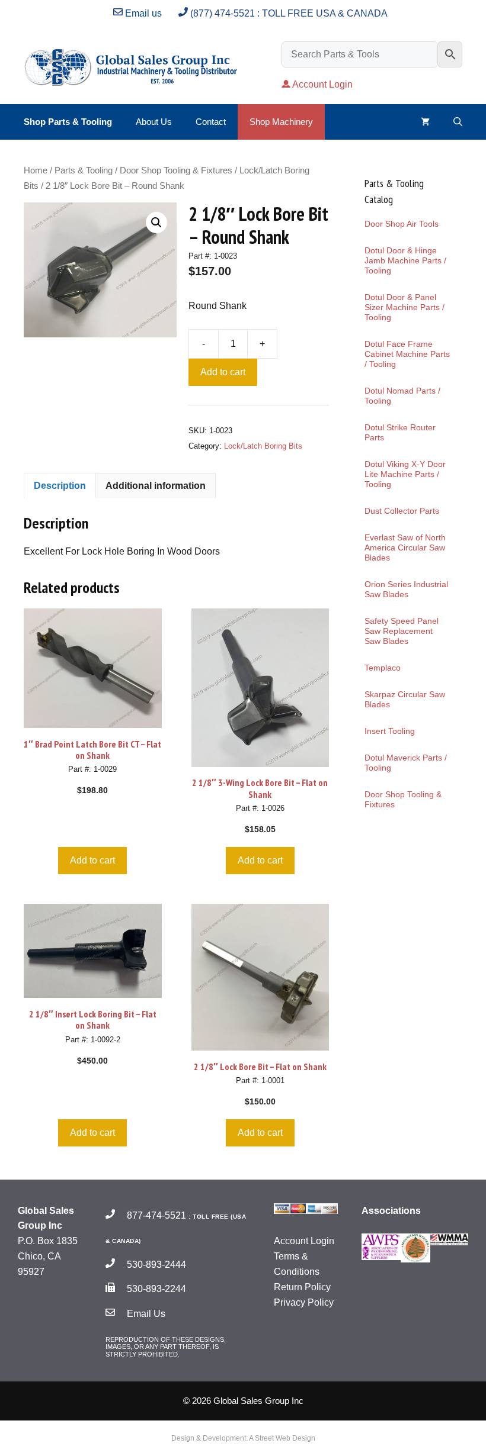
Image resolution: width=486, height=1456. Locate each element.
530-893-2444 (155, 1264)
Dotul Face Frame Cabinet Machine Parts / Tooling (407, 354)
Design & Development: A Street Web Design (243, 1438)
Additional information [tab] (155, 486)
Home (35, 170)
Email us (142, 13)
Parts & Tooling (84, 170)
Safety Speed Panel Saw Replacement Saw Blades (401, 631)
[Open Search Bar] (458, 122)
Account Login (322, 84)
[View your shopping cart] (425, 122)
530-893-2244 (155, 1289)
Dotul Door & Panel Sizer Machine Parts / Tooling (404, 307)
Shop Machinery (281, 122)
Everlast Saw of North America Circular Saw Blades (405, 547)
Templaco (382, 667)
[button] (156, 222)
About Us (154, 122)
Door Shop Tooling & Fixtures (176, 170)
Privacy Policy (304, 1302)
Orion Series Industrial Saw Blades (406, 589)
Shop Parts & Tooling (68, 122)
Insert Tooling (389, 731)
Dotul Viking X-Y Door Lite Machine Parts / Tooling (405, 474)
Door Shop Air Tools (401, 223)
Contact (211, 122)
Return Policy (302, 1287)
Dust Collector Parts (401, 511)
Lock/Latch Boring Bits (263, 446)
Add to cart (222, 372)
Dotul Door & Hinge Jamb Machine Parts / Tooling (405, 260)
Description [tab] (60, 486)
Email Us (144, 1314)
